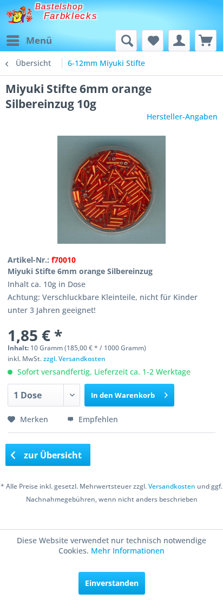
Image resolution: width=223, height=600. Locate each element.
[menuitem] (28, 40)
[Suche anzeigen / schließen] (126, 40)
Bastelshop (59, 6)
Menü (39, 40)
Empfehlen (97, 419)
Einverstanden (112, 583)
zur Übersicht (52, 455)
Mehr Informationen (128, 550)
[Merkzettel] (152, 40)
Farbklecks (71, 16)
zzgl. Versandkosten (74, 358)
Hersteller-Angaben (182, 116)
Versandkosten (171, 486)
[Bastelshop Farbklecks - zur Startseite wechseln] (19, 14)
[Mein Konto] (179, 40)
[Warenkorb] (206, 40)
